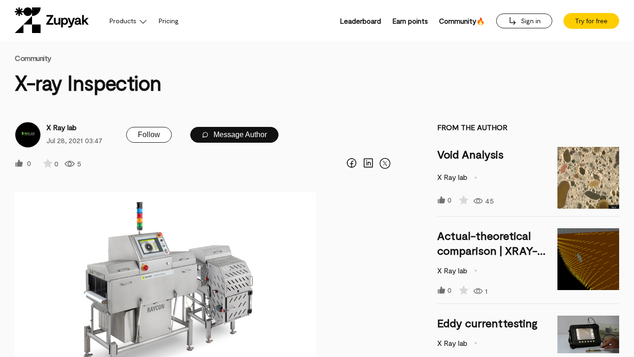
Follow (149, 135)
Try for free (591, 21)
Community (33, 57)
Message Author (239, 135)
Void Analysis (470, 154)
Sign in (530, 21)
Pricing (169, 21)
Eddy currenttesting (487, 323)
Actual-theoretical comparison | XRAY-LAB (487, 250)
